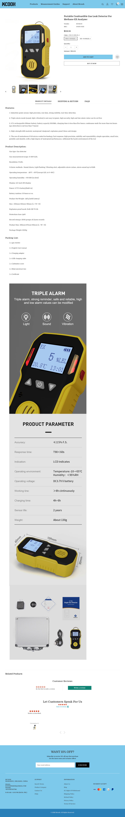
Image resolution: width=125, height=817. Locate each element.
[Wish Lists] (117, 57)
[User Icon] (107, 4)
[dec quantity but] (65, 47)
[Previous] (6, 89)
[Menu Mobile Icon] (122, 4)
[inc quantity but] (76, 47)
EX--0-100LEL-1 (85, 38)
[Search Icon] (103, 4)
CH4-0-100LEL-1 (70, 38)
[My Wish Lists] (112, 4)
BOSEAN (79, 24)
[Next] (60, 89)
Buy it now (91, 63)
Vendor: (66, 24)
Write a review (79, 688)
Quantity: (67, 43)
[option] (33, 48)
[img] (62, 705)
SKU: (65, 26)
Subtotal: (67, 51)
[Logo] (9, 4)
